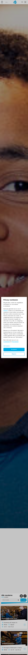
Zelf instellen (6, 346)
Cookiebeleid (6, 341)
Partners (5, 310)
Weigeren (14, 354)
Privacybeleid (15, 341)
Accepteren (14, 349)
